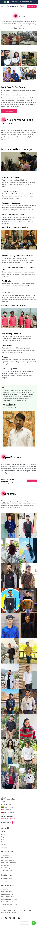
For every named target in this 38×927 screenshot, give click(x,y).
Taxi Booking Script (6, 881)
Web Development (6, 857)
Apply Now (32, 481)
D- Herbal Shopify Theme (8, 902)
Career (3, 834)
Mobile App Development (8, 862)
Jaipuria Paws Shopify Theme (9, 904)
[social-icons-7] (10, 918)
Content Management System (9, 868)
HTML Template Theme (7, 896)
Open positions (9, 111)
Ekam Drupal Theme (7, 891)
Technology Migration (7, 870)
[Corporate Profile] (13, 822)
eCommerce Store (6, 878)
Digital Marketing (6, 865)
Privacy (3, 839)
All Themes (4, 889)
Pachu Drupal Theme (7, 894)
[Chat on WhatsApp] (5, 2)
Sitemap (3, 844)
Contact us (4, 847)
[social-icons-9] (19, 918)
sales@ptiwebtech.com (8, 818)
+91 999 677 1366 (24, 2)
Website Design (5, 855)
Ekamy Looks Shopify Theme (9, 899)
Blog (2, 837)
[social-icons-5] (1, 918)
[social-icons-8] (14, 918)
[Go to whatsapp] (34, 923)
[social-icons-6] (6, 918)
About (3, 831)
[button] (2, 6)
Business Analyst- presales (8, 480)
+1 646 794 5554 (13, 2)
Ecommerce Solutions (7, 860)
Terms (3, 842)
